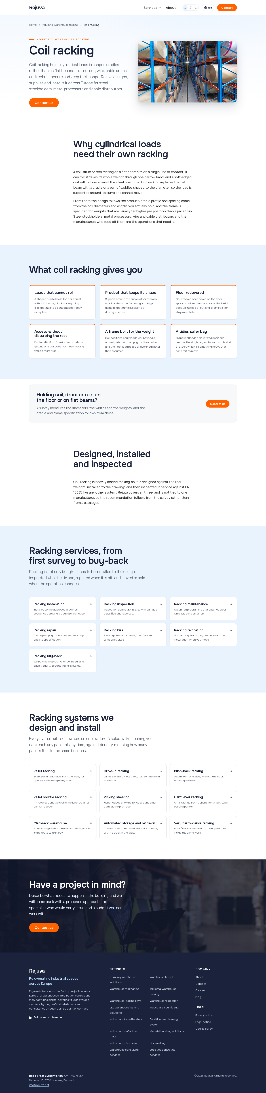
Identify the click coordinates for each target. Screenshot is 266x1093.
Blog (198, 997)
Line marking (157, 1043)
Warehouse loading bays (125, 1001)
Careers (200, 990)
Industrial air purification (165, 1007)
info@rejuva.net (39, 1085)
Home (33, 25)
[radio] (185, 7)
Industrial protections (123, 1043)
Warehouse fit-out (161, 977)
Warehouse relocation (164, 1001)
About (171, 7)
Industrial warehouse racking (60, 25)
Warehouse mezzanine (124, 989)
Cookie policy (204, 1029)
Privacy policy (204, 1015)
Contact (200, 984)
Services (150, 7)
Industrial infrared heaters (126, 1019)
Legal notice (203, 1022)
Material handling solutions (167, 1031)
